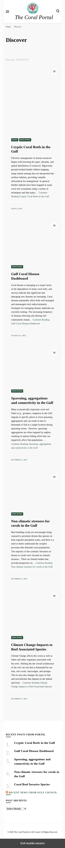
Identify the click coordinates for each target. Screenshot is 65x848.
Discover (25, 140)
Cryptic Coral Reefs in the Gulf (34, 742)
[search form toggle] (57, 11)
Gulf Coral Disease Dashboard (34, 751)
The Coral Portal (34, 17)
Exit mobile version (32, 843)
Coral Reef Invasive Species (32, 784)
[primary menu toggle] (7, 11)
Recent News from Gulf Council (33, 792)
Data (14, 140)
